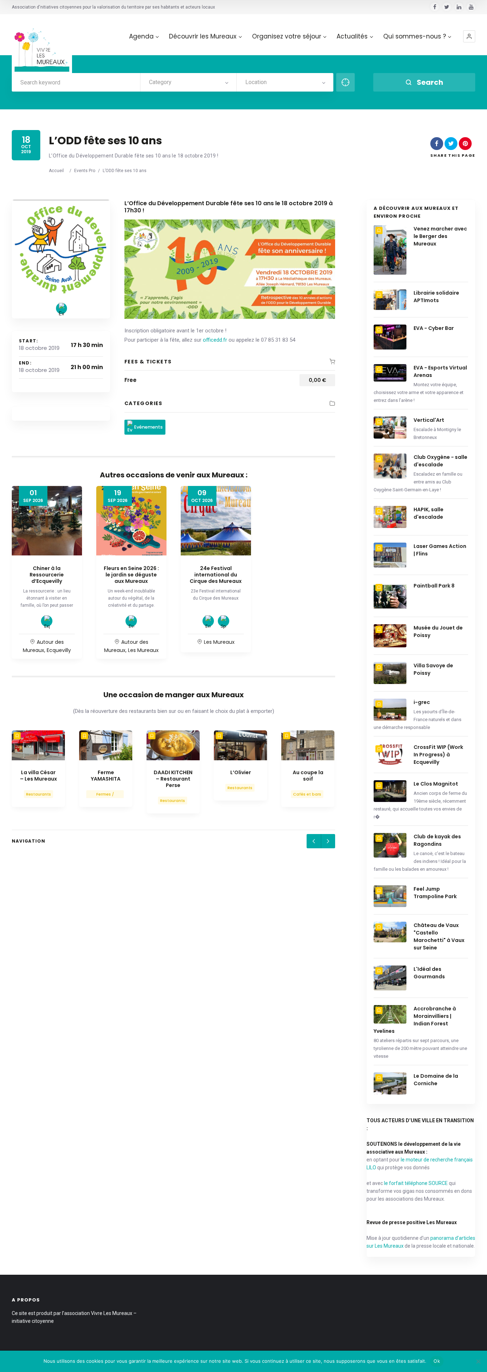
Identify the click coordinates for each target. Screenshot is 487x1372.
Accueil (56, 170)
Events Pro (84, 170)
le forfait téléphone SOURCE (416, 1183)
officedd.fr (215, 340)
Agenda (141, 36)
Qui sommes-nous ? (414, 36)
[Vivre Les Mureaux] (42, 44)
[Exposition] (46, 621)
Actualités (352, 36)
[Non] (478, 1361)
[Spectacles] (223, 621)
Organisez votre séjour (286, 36)
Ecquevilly (59, 650)
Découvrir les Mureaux (202, 36)
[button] (469, 36)
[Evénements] (61, 308)
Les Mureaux (143, 650)
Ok (437, 1361)
